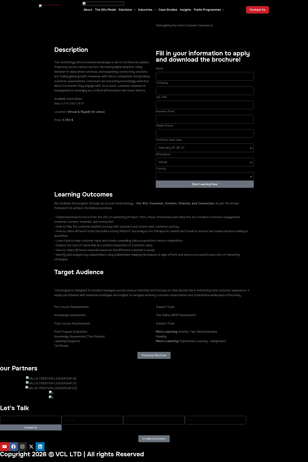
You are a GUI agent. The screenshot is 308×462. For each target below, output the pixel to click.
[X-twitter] (31, 446)
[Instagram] (22, 446)
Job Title (161, 97)
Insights (185, 10)
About (88, 10)
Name (159, 68)
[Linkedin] (40, 446)
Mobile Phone (164, 125)
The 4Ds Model (105, 10)
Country (161, 168)
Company (162, 82)
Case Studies (167, 10)
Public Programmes (207, 10)
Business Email (165, 111)
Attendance (163, 154)
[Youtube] (4, 446)
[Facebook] (13, 446)
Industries (145, 10)
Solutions (125, 10)
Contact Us (257, 10)
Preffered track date (169, 140)
